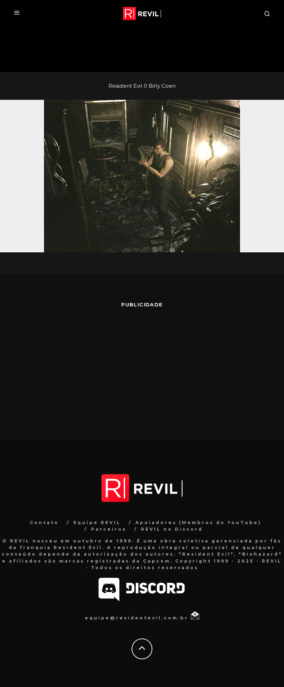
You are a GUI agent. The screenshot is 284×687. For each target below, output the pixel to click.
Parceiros (108, 529)
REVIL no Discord (172, 529)
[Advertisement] (142, 370)
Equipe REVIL (97, 522)
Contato (44, 522)
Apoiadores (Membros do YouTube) (198, 522)
